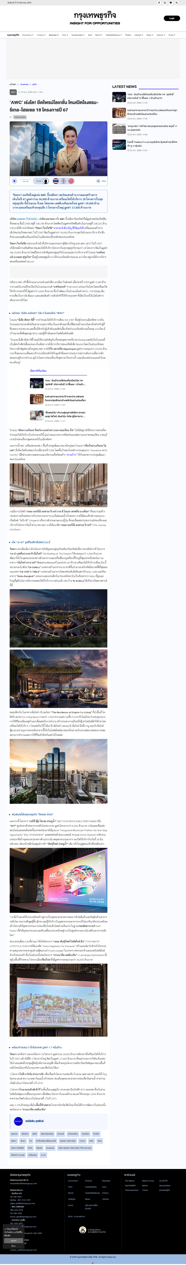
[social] (159, 3)
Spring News (164, 1185)
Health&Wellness (113, 35)
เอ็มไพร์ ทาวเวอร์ (17, 1155)
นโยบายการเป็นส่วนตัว (91, 1207)
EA (31, 1141)
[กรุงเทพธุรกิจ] (13, 35)
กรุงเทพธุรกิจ (130, 1185)
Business (53, 35)
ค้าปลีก (96, 1134)
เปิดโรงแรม (32, 1155)
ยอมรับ (13, 1240)
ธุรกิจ (34, 84)
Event (171, 35)
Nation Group (148, 1181)
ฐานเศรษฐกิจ (164, 1190)
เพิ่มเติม (7, 1235)
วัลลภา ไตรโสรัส (17, 1148)
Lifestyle (138, 35)
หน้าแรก (13, 84)
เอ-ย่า (43, 1155)
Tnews (145, 1190)
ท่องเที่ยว (85, 1134)
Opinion (160, 35)
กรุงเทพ (14, 1134)
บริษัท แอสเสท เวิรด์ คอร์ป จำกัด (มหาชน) (74, 1148)
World (97, 35)
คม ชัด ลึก (163, 1181)
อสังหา (13, 1141)
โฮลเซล (39, 1148)
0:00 (24, 181)
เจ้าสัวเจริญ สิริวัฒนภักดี (46, 1141)
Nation (145, 1185)
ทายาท (82, 1141)
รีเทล (100, 1141)
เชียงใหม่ (25, 1134)
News (149, 35)
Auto (90, 35)
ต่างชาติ (60, 1134)
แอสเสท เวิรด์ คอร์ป (68, 1141)
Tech (64, 35)
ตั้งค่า (13, 1246)
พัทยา (23, 1141)
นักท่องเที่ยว (73, 1134)
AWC (91, 1141)
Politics (128, 35)
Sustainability (77, 35)
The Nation (129, 1181)
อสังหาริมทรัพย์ (47, 1134)
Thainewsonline (131, 1190)
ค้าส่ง (30, 1148)
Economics (27, 35)
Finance (40, 35)
